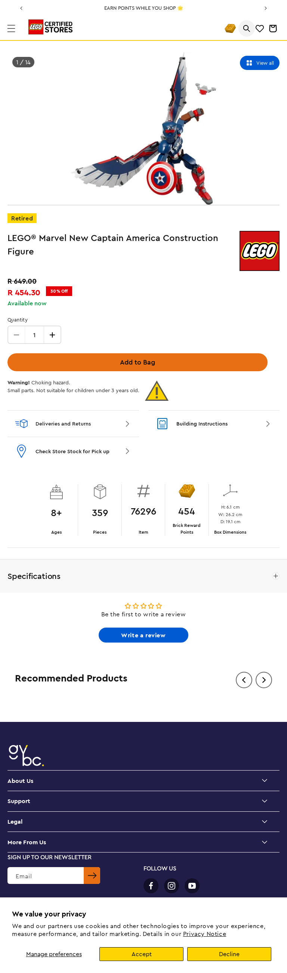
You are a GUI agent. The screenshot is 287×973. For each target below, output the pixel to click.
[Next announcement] (265, 8)
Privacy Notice (204, 933)
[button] (11, 28)
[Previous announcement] (21, 8)
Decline (229, 954)
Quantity (17, 320)
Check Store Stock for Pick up (72, 451)
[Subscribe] (92, 875)
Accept (142, 954)
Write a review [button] (143, 635)
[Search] (246, 28)
